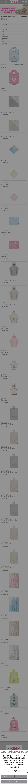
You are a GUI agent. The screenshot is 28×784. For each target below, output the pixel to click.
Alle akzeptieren (8, 776)
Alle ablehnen (21, 776)
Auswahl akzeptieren (14, 781)
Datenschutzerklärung (15, 772)
